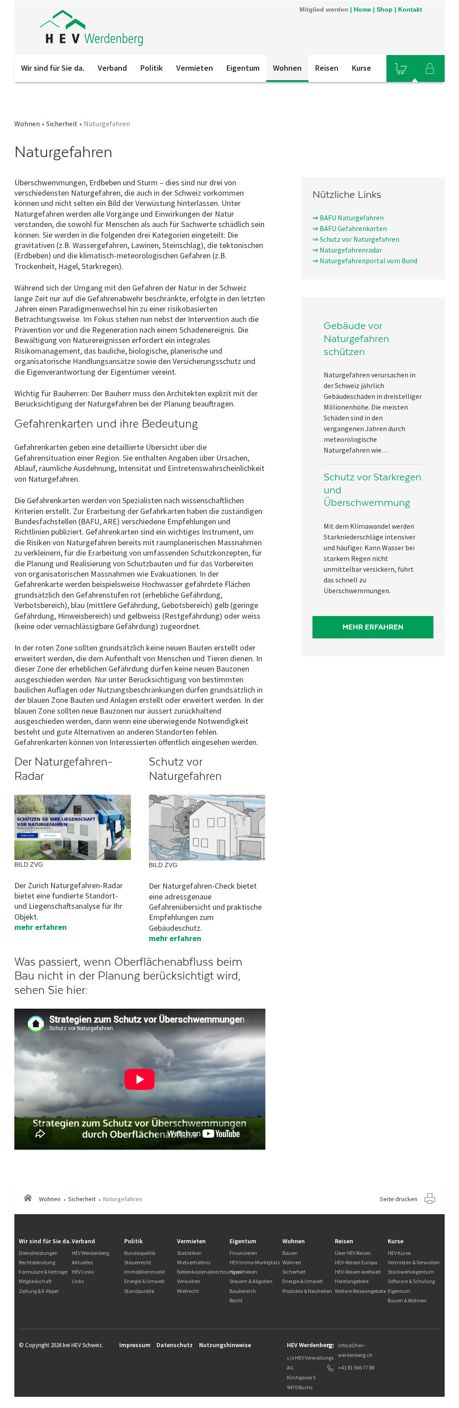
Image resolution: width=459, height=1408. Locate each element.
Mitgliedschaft (35, 1281)
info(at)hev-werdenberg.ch (355, 1350)
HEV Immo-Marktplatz (255, 1262)
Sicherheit (62, 123)
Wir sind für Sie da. (52, 68)
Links (78, 1281)
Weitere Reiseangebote (360, 1291)
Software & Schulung (411, 1281)
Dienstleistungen (38, 1253)
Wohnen (287, 68)
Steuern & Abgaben (251, 1281)
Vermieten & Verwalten (414, 1262)
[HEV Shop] (400, 68)
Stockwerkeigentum (411, 1271)
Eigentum (243, 68)
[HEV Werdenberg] (135, 28)
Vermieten (194, 68)
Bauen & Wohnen (407, 1300)
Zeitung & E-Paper (39, 1291)
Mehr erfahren (372, 627)
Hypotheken (243, 1271)
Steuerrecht (137, 1262)
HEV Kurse (399, 1253)
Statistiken (189, 1253)
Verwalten (188, 1281)
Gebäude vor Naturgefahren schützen (356, 338)
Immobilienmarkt (144, 1271)
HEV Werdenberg (90, 1253)
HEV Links (83, 1271)
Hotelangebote (351, 1281)
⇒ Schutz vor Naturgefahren (355, 239)
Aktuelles (82, 1262)
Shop (385, 9)
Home (362, 9)
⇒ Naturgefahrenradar (347, 249)
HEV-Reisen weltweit (358, 1271)
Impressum (135, 1345)
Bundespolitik (140, 1253)
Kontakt (410, 9)
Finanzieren (243, 1253)
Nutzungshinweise (225, 1345)
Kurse (361, 68)
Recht (236, 1300)
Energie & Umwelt (144, 1281)
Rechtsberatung (37, 1262)
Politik (151, 68)
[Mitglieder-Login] (430, 68)
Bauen (290, 1253)
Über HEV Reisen (353, 1253)
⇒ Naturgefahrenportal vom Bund (364, 260)
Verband (112, 68)
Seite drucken (398, 1199)
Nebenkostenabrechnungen (209, 1271)
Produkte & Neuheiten (307, 1291)
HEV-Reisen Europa (356, 1262)
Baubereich (243, 1291)
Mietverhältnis (193, 1262)
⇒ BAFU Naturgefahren (348, 217)
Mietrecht (188, 1291)
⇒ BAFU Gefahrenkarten (349, 228)
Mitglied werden (323, 9)
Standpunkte (139, 1291)
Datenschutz (174, 1345)
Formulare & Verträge (43, 1271)
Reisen (326, 68)
